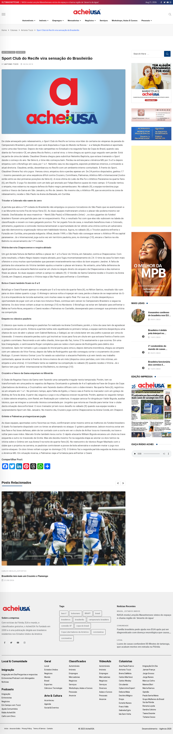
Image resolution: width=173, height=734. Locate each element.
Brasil (120, 611)
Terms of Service (39, 729)
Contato (50, 729)
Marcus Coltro (149, 681)
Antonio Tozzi (27, 30)
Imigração (8, 669)
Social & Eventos (51, 708)
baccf (63, 613)
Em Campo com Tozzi (11, 705)
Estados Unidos (132, 611)
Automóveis (27, 20)
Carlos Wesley (9, 571)
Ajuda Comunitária (10, 709)
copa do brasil (82, 626)
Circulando (123, 684)
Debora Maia (124, 692)
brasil (97, 613)
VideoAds (105, 661)
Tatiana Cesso (149, 717)
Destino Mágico (125, 695)
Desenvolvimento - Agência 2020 (156, 729)
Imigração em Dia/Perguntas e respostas (20, 674)
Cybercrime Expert (127, 688)
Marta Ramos (148, 688)
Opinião (146, 692)
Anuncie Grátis (15, 729)
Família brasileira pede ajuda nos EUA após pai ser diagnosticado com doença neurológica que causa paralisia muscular (143, 632)
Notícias (5, 682)
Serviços (104, 20)
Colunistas (125, 661)
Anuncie (72, 695)
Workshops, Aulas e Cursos (124, 20)
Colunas (13, 30)
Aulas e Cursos (105, 692)
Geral (47, 661)
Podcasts (8, 689)
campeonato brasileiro (99, 619)
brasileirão (79, 619)
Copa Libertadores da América (75, 632)
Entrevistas (7, 698)
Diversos (103, 688)
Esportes (21, 571)
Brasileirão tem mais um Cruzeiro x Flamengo (25, 576)
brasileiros (65, 619)
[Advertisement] (151, 186)
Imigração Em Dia (150, 666)
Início (6, 729)
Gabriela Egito (125, 710)
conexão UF (66, 626)
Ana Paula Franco (126, 666)
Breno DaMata (125, 673)
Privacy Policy (27, 729)
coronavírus (66, 638)
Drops (121, 699)
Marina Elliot (148, 684)
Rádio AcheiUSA (8, 712)
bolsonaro (75, 613)
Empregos (57, 20)
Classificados (77, 661)
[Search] (170, 14)
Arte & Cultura (53, 695)
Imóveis (42, 20)
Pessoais (146, 20)
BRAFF (88, 613)
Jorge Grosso (148, 673)
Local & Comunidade (14, 661)
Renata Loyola (149, 706)
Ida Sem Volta (125, 714)
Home (4, 30)
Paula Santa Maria (150, 695)
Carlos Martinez (126, 677)
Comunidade (122, 626)
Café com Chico (8, 716)
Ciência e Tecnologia (53, 688)
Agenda (47, 704)
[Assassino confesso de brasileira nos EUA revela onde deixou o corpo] (138, 315)
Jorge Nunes (148, 677)
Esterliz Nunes (125, 703)
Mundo (47, 677)
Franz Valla (123, 707)
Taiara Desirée (149, 713)
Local (119, 640)
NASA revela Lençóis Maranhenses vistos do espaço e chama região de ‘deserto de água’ (60, 2)
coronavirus (98, 632)
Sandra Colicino (149, 710)
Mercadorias (73, 20)
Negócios (89, 20)
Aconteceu (49, 700)
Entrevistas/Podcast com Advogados (18, 678)
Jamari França (149, 670)
